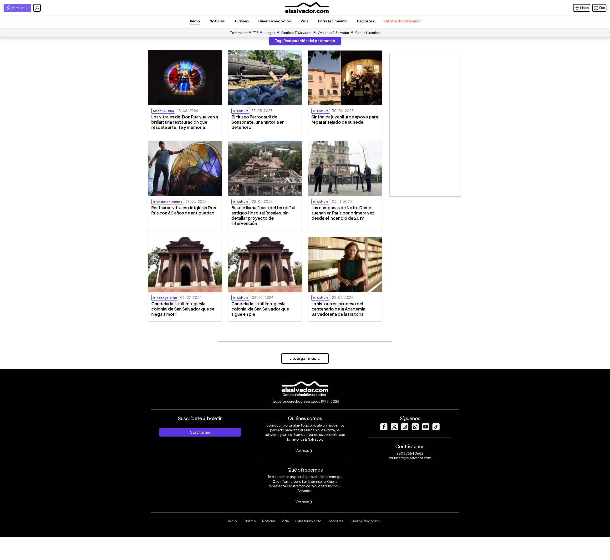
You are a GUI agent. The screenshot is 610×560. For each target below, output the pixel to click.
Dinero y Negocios (365, 521)
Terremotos (238, 33)
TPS (256, 33)
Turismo (241, 21)
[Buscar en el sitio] (37, 8)
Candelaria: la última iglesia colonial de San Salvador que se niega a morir (182, 309)
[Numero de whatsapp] (415, 429)
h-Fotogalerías (165, 298)
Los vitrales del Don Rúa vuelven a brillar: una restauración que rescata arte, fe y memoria (184, 122)
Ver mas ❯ (304, 450)
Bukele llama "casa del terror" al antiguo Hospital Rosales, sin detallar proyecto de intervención (263, 215)
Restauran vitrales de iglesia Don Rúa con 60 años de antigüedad (183, 210)
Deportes (365, 21)
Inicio (195, 21)
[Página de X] (394, 429)
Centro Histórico (367, 33)
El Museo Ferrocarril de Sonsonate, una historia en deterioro (258, 122)
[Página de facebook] (383, 429)
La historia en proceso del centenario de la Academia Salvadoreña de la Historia (338, 309)
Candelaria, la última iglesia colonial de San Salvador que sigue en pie (260, 309)
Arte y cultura (163, 111)
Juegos (269, 33)
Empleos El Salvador (296, 33)
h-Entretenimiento (168, 202)
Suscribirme (200, 432)
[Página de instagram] (404, 429)
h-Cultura (241, 111)
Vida (304, 21)
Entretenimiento (332, 21)
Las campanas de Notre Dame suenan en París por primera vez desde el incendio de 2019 (342, 213)
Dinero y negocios (274, 21)
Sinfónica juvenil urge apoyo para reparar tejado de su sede (344, 119)
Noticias (217, 21)
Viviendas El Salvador (333, 33)
